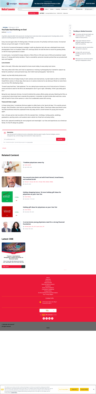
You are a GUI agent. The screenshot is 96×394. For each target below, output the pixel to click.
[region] (48, 389)
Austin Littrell (28, 165)
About (48, 277)
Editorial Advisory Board (48, 284)
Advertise (48, 279)
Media (51, 9)
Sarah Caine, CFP (40, 226)
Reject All (74, 389)
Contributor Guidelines (48, 289)
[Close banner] (94, 2)
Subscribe (60, 139)
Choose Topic (32, 13)
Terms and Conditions (48, 287)
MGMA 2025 (59, 13)
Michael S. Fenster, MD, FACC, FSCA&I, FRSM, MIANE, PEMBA (39, 181)
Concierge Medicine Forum (50, 13)
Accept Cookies (84, 389)
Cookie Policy (14, 392)
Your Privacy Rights (48, 294)
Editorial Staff (48, 282)
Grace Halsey (28, 196)
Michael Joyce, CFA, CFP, (30, 226)
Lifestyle (4, 148)
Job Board (48, 286)
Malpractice (65, 13)
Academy (58, 9)
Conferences (64, 9)
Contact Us (48, 281)
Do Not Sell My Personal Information (48, 292)
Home (48, 327)
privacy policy (30, 142)
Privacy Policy (48, 291)
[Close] (93, 389)
